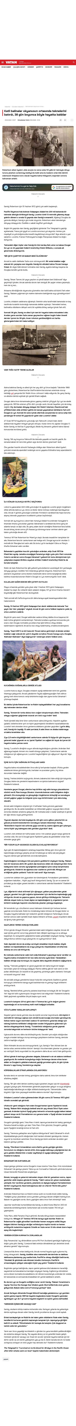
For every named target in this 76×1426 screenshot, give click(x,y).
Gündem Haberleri (18, 107)
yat (12, 393)
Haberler (7, 107)
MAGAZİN (57, 67)
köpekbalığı (64, 1084)
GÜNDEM (31, 67)
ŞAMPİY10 (39, 67)
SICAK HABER (6, 67)
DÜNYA (66, 67)
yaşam (55, 917)
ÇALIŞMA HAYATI (19, 67)
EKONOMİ (48, 67)
